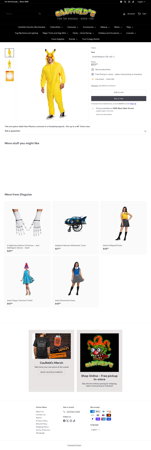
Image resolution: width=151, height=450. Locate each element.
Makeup (104, 27)
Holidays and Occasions (109, 33)
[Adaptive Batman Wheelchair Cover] (75, 226)
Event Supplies (58, 39)
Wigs (129, 27)
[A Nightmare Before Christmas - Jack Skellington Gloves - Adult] (27, 228)
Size (93, 52)
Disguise (26, 194)
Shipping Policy (42, 427)
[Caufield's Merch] (51, 346)
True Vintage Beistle (90, 39)
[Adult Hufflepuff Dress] (123, 226)
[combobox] (23, 13)
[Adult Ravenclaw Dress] (75, 281)
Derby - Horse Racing (82, 33)
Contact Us (40, 414)
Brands (72, 39)
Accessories (88, 27)
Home (93, 48)
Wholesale (40, 433)
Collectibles (55, 27)
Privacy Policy (42, 421)
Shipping (94, 86)
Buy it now (118, 98)
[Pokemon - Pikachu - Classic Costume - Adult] (15, 167)
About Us (40, 411)
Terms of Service (43, 430)
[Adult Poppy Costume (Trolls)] (27, 281)
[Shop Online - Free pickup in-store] (99, 352)
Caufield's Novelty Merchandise (31, 27)
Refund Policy (41, 424)
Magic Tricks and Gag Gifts (54, 33)
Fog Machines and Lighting (26, 33)
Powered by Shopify (74, 445)
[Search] (39, 13)
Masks (117, 27)
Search (39, 418)
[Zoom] (52, 84)
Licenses (130, 33)
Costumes (71, 27)
